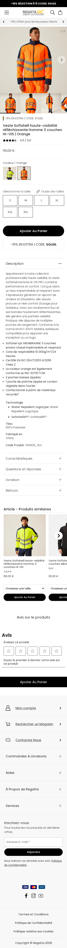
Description (15, 263)
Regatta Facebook (26, 895)
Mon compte (26, 708)
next (63, 22)
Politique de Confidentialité (33, 923)
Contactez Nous (28, 740)
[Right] (59, 535)
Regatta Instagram (33, 895)
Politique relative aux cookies (33, 931)
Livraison (12, 479)
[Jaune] (9, 173)
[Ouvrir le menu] (6, 12)
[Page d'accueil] (33, 12)
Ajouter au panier (34, 231)
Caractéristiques (19, 458)
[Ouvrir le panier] (60, 12)
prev (3, 22)
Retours (12, 490)
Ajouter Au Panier (33, 682)
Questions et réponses (23, 469)
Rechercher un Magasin (34, 724)
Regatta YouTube (41, 895)
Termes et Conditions (33, 914)
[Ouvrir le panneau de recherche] (52, 12)
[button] (61, 60)
